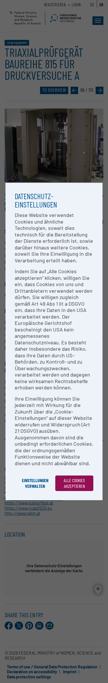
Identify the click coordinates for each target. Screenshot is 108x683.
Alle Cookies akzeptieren (74, 483)
